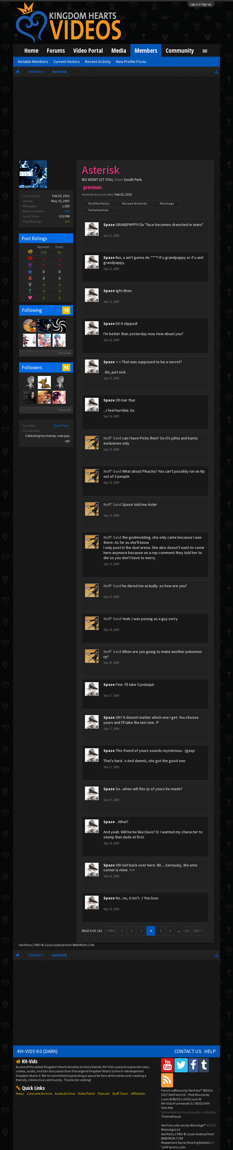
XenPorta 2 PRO (30, 945)
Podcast (103, 1093)
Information (98, 210)
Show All (64, 353)
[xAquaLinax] (29, 340)
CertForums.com (173, 1147)
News (20, 1093)
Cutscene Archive (39, 1093)
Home (31, 50)
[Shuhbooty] (44, 340)
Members (146, 50)
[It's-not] (29, 382)
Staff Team (120, 1093)
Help (210, 1051)
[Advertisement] (116, 119)
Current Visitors (66, 61)
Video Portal (88, 50)
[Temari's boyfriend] (44, 397)
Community (180, 50)
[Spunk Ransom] (59, 340)
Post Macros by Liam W (185, 1096)
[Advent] (29, 325)
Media (118, 50)
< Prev (110, 931)
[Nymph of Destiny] (59, 397)
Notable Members (33, 61)
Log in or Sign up (200, 4)
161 (187, 931)
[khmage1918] (59, 325)
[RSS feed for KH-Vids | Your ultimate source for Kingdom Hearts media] (167, 1080)
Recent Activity (134, 203)
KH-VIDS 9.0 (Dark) (37, 1051)
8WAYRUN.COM (83, 945)
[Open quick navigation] (217, 71)
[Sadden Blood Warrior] (44, 325)
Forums (56, 50)
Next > (199, 931)
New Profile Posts (131, 61)
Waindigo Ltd (170, 1129)
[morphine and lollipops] (44, 382)
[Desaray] (29, 397)
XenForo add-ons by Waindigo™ (183, 1125)
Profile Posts (98, 203)
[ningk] (59, 382)
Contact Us (187, 1051)
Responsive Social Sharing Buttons (185, 1142)
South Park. (61, 425)
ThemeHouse (171, 1116)
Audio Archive (65, 1093)
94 (66, 367)
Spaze (109, 224)
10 (66, 310)
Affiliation (138, 1093)
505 (67, 211)
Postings (167, 203)
